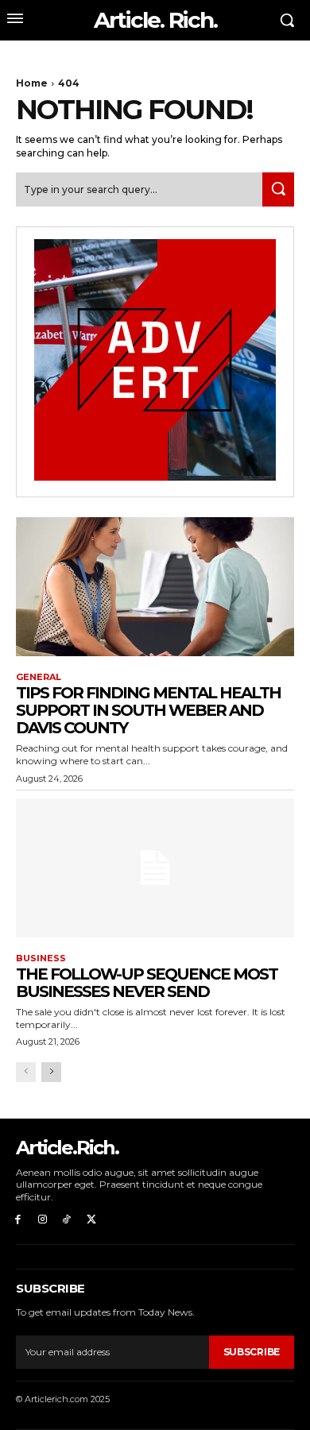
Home (32, 83)
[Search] (278, 189)
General (38, 677)
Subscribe (251, 1352)
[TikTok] (67, 1220)
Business (41, 958)
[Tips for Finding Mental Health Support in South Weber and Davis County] (155, 586)
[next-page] (51, 1072)
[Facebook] (18, 1220)
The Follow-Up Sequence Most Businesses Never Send (146, 982)
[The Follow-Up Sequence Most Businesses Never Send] (155, 867)
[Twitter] (91, 1220)
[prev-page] (26, 1072)
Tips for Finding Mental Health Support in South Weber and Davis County (148, 710)
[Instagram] (42, 1220)
